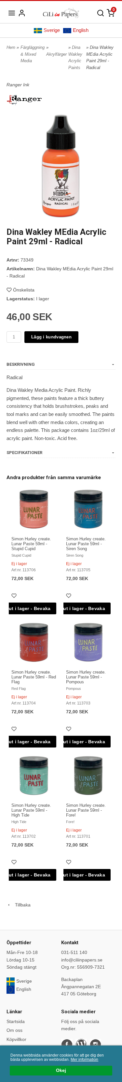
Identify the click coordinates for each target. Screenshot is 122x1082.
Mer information (84, 1059)
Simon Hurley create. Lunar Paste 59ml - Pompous (86, 677)
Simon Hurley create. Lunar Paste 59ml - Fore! (86, 810)
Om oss (14, 1030)
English (80, 30)
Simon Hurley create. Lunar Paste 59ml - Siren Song (86, 543)
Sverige (52, 30)
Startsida (16, 1021)
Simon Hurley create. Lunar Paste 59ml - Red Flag (33, 677)
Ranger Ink (18, 84)
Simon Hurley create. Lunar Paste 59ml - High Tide (31, 810)
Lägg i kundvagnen (51, 337)
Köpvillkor (16, 1039)
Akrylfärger (56, 54)
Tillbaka (21, 904)
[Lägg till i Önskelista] (14, 596)
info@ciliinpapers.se (81, 959)
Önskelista (23, 289)
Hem (11, 47)
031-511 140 (74, 952)
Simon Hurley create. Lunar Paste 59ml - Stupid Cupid (31, 543)
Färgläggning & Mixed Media (32, 54)
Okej (61, 1070)
